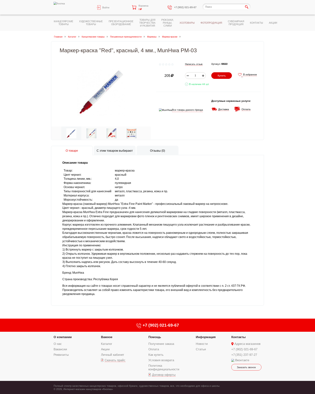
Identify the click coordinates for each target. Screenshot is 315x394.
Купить (222, 75)
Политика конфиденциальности (163, 367)
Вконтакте (242, 360)
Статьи (201, 349)
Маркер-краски (169, 37)
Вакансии (60, 349)
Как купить (156, 354)
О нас (58, 344)
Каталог (72, 37)
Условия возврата (161, 360)
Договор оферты (164, 375)
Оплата (153, 349)
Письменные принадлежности (126, 37)
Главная (58, 37)
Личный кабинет (112, 354)
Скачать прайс (115, 360)
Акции (105, 349)
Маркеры (152, 37)
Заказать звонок (246, 367)
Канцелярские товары (93, 37)
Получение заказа (161, 344)
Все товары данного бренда (187, 110)
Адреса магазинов (247, 344)
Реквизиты (61, 354)
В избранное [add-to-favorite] (250, 74)
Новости (202, 344)
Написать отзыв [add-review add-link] (194, 64)
